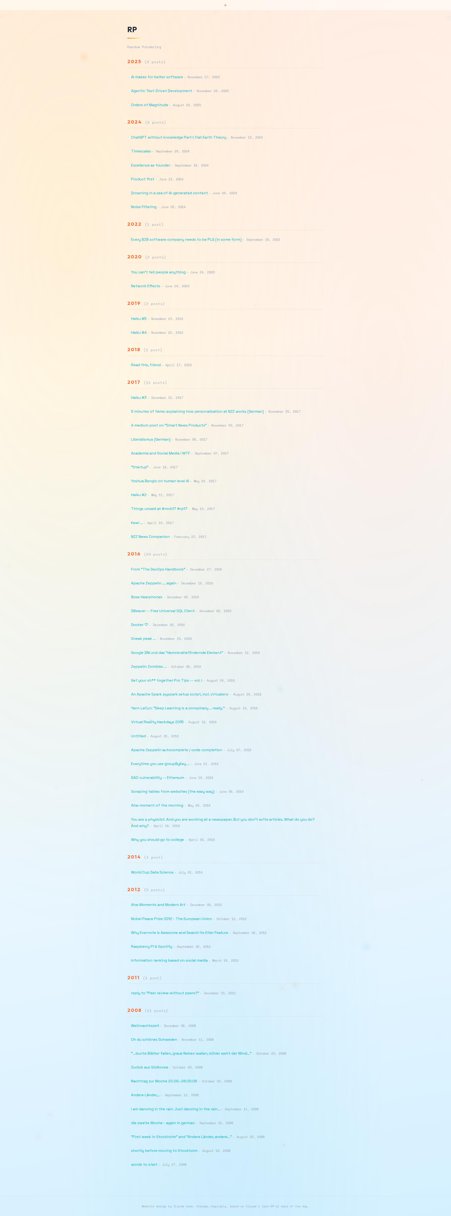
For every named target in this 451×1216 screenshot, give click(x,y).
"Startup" (139, 467)
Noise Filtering (143, 206)
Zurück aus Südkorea (149, 1067)
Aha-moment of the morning (157, 805)
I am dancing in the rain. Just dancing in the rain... (175, 1109)
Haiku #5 (139, 318)
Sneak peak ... (143, 638)
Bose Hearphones (146, 596)
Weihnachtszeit (145, 1025)
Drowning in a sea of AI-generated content (169, 192)
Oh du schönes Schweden (154, 1039)
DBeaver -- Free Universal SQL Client (163, 610)
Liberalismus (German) (151, 439)
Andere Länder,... (145, 1094)
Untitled (138, 736)
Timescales (141, 151)
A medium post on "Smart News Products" (169, 425)
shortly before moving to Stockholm (164, 1150)
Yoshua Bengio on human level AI (160, 480)
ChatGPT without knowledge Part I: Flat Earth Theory (178, 137)
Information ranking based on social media (169, 960)
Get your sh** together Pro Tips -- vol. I (166, 680)
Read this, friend (146, 364)
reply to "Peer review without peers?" (165, 993)
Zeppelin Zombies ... (148, 666)
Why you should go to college (157, 839)
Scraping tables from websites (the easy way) (172, 791)
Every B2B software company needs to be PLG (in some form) (186, 239)
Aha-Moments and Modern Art (158, 904)
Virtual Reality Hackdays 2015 (157, 721)
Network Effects (145, 286)
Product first (142, 179)
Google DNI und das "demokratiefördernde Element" (177, 652)
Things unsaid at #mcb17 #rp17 (159, 508)
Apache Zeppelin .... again (153, 583)
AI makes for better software (157, 76)
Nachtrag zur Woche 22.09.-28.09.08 (164, 1081)
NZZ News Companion (150, 536)
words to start (144, 1164)
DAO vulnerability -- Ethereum (157, 777)
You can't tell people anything (158, 272)
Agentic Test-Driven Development (161, 90)
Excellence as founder (150, 165)
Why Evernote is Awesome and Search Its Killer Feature (179, 932)
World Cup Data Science (152, 872)
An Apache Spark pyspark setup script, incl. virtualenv (180, 694)
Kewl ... (137, 522)
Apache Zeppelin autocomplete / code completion (176, 749)
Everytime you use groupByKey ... (160, 763)
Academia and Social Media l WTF (160, 453)
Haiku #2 (139, 494)
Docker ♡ (139, 624)
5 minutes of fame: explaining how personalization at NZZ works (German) (197, 411)
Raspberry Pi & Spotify (151, 946)
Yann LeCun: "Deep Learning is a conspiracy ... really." (178, 708)
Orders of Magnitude (149, 104)
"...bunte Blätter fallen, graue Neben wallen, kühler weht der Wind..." (191, 1053)
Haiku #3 (139, 397)
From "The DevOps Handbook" (158, 569)
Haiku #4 (139, 332)
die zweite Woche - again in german (163, 1122)
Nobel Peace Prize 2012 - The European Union (171, 918)
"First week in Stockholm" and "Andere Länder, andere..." (181, 1136)
